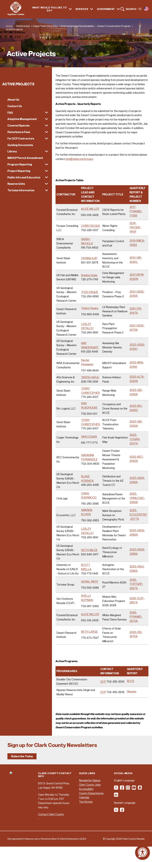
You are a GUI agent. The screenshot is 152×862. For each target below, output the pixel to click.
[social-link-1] (116, 788)
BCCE (130, 681)
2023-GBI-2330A (136, 423)
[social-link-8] (122, 810)
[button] (26, 112)
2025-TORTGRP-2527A (136, 584)
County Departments (91, 793)
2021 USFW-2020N (137, 276)
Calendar (84, 797)
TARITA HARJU (90, 377)
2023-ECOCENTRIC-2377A (138, 514)
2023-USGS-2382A (137, 532)
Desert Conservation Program (114, 26)
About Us (13, 99)
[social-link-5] (140, 788)
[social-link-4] (134, 788)
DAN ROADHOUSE (89, 405)
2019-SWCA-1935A (137, 242)
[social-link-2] (122, 788)
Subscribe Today (22, 756)
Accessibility (86, 789)
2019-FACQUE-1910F (135, 227)
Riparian (131, 691)
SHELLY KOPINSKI (87, 598)
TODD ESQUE (89, 292)
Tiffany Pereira (89, 308)
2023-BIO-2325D (136, 408)
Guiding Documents (20, 145)
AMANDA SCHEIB (86, 512)
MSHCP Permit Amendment (25, 157)
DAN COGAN (89, 436)
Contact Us (14, 106)
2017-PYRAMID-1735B (136, 211)
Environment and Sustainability (77, 26)
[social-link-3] (128, 788)
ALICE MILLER (90, 208)
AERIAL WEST (89, 581)
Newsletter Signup (89, 780)
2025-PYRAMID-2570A (136, 617)
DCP (103, 681)
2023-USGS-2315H (137, 346)
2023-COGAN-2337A (135, 439)
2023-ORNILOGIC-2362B (137, 498)
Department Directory (45, 26)
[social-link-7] (116, 810)
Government (23, 26)
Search (131, 9)
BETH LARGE (89, 631)
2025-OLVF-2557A (137, 600)
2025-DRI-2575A (136, 634)
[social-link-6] (116, 795)
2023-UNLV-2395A (137, 568)
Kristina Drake (89, 275)
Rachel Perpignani (87, 362)
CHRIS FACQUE (90, 225)
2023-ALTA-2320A (137, 379)
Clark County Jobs (90, 784)
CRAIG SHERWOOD (88, 495)
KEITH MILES (89, 550)
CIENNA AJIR (89, 258)
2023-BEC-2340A (137, 459)
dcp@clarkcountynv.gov (79, 159)
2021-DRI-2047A (136, 310)
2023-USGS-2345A (137, 480)
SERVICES (81, 9)
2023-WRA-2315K (137, 364)
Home (9, 26)
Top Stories (86, 801)
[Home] (15, 14)
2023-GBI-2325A (136, 392)
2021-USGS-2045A (137, 293)
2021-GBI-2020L (136, 259)
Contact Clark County (51, 814)
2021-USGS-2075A (137, 327)
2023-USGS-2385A (137, 551)
